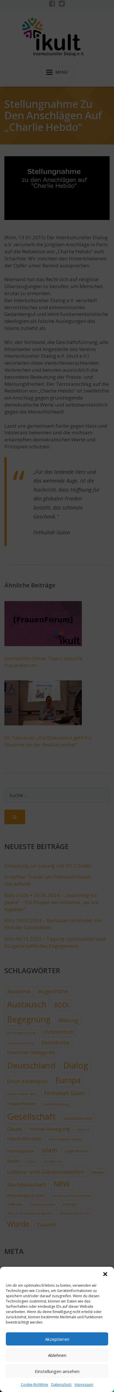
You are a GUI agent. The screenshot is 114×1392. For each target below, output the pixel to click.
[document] (57, 696)
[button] (105, 1274)
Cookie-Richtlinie (34, 1384)
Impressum (84, 1384)
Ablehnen (57, 1355)
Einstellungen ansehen (57, 1371)
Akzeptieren (57, 1339)
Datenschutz (61, 1384)
